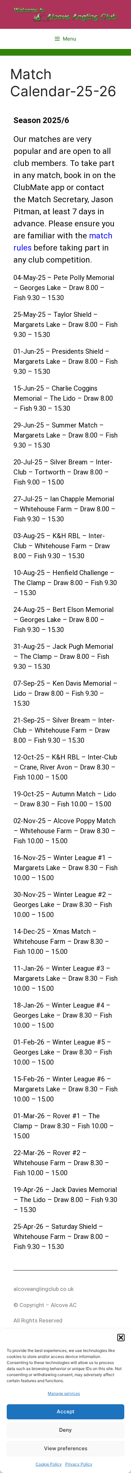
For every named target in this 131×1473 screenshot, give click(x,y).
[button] (121, 1337)
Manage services (64, 1393)
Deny (65, 1430)
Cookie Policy (49, 1464)
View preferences (65, 1448)
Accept (66, 1411)
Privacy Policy (78, 1464)
